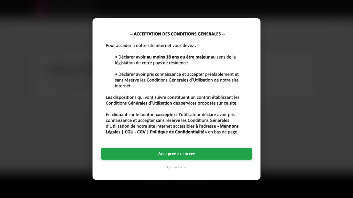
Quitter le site (176, 167)
